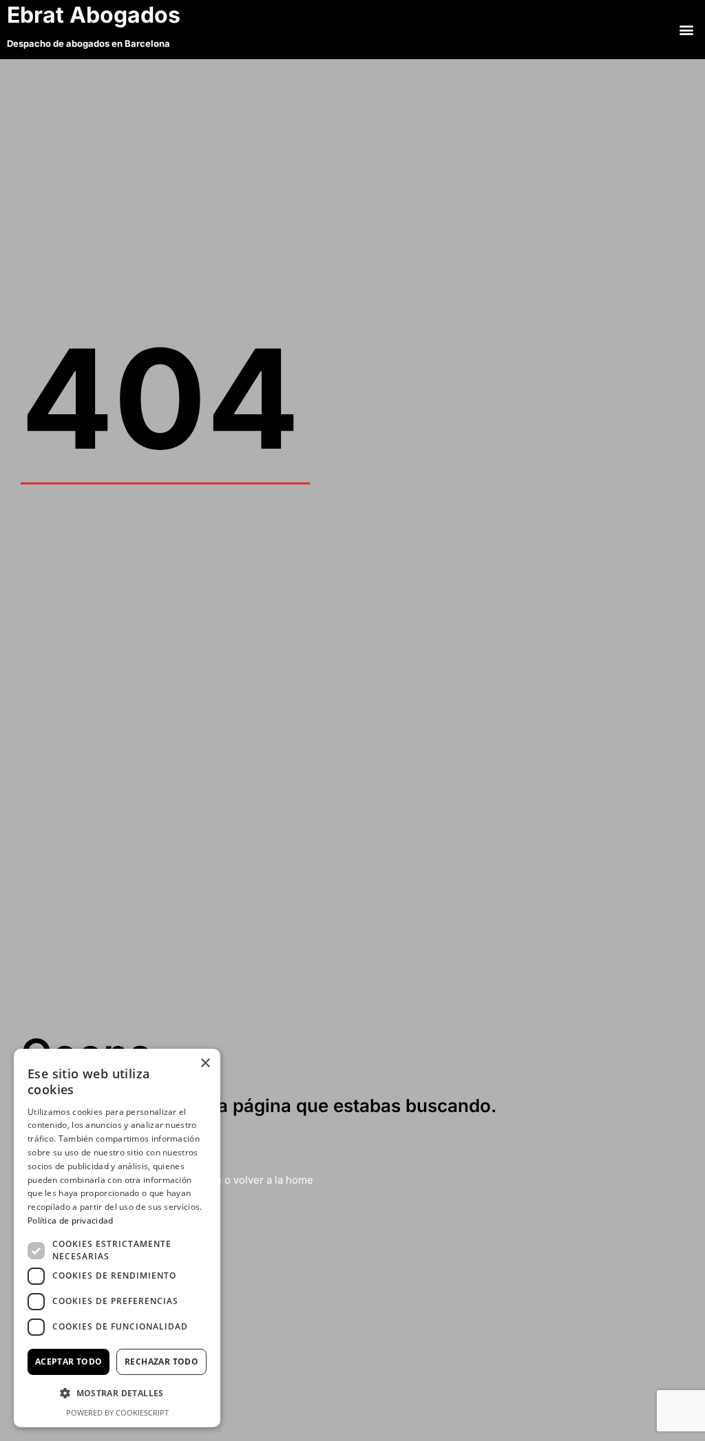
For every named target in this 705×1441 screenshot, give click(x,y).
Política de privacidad (71, 1220)
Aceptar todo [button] (69, 1361)
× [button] (205, 1063)
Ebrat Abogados (96, 14)
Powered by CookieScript (117, 1412)
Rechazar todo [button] (161, 1361)
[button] (686, 29)
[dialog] (117, 1238)
